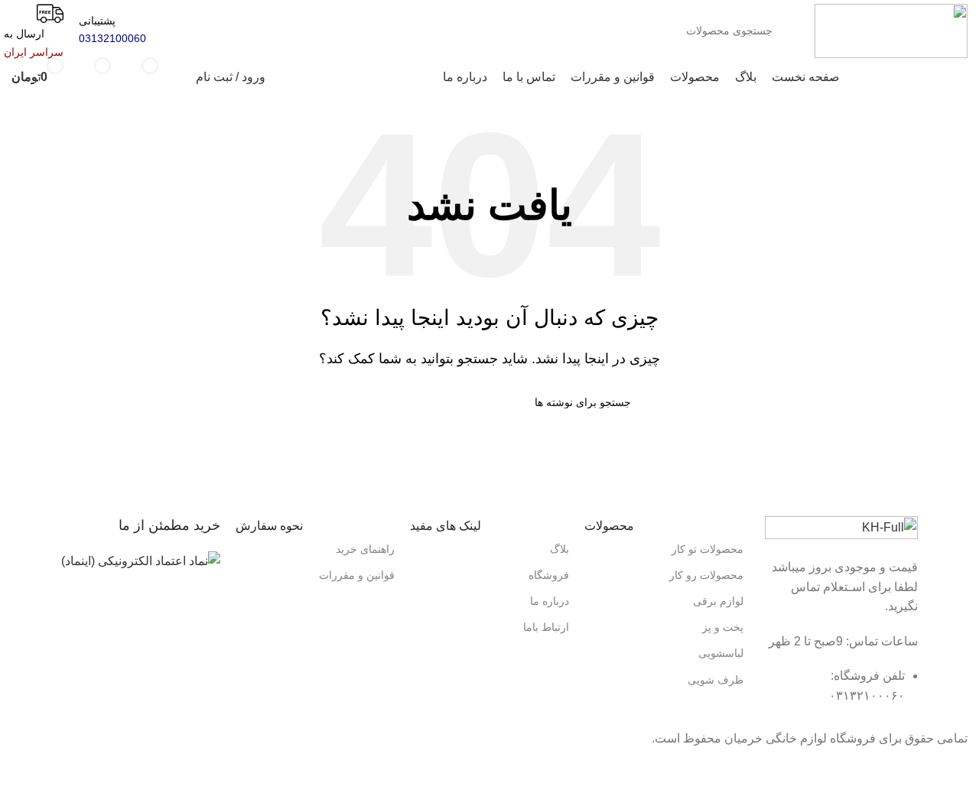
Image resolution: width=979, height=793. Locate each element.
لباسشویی (720, 653)
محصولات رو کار (706, 575)
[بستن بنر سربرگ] (960, 767)
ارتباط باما (546, 627)
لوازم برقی (718, 601)
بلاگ (559, 549)
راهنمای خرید (365, 549)
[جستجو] (163, 21)
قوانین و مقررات (357, 575)
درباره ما (549, 601)
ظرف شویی (715, 680)
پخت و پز (722, 627)
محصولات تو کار (707, 549)
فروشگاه (549, 575)
